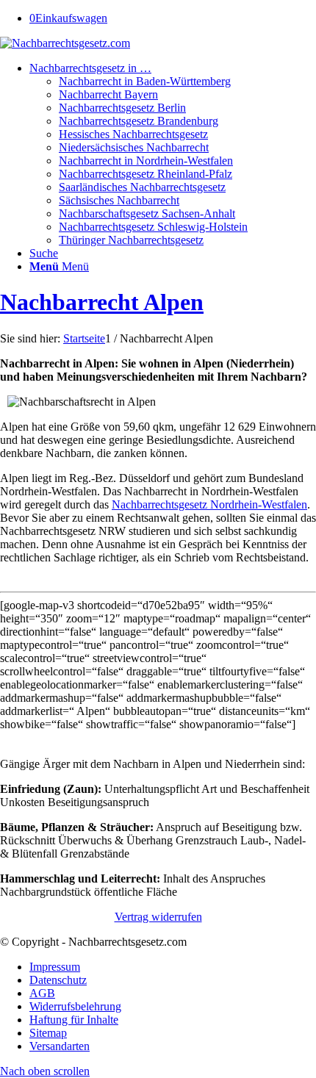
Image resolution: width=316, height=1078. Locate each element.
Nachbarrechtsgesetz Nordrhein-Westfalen (209, 504)
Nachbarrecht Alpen (102, 302)
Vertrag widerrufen (158, 916)
